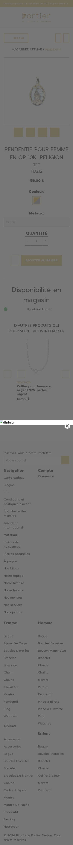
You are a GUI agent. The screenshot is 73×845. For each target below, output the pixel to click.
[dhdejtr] (36, 422)
